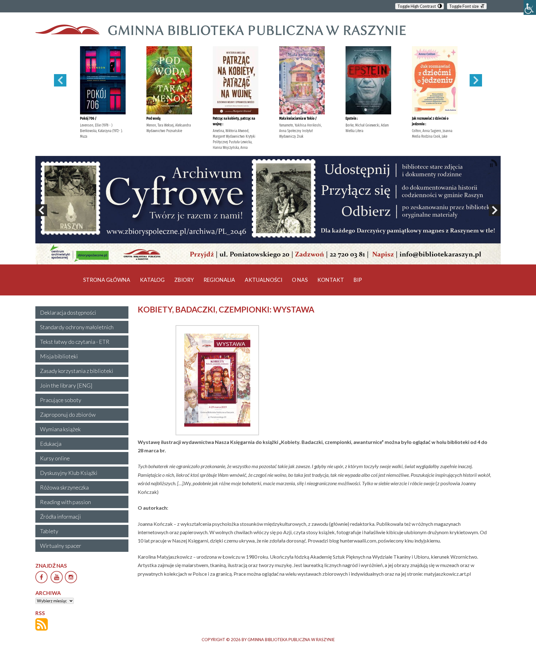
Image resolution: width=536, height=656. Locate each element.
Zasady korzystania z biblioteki (76, 370)
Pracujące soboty (60, 400)
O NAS (300, 280)
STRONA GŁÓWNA (106, 280)
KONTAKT (330, 280)
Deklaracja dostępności (68, 312)
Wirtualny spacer (60, 545)
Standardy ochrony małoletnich (77, 327)
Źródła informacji (60, 516)
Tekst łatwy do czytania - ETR (74, 341)
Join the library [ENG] (66, 385)
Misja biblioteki (59, 356)
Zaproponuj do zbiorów (68, 414)
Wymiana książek (60, 429)
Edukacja (50, 443)
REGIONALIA (219, 280)
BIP (358, 280)
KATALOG (152, 280)
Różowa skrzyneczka (64, 487)
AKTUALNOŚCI (263, 280)
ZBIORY (184, 280)
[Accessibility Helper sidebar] (530, 7)
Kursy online (55, 458)
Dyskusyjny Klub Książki (68, 472)
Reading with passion (65, 502)
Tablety (49, 531)
